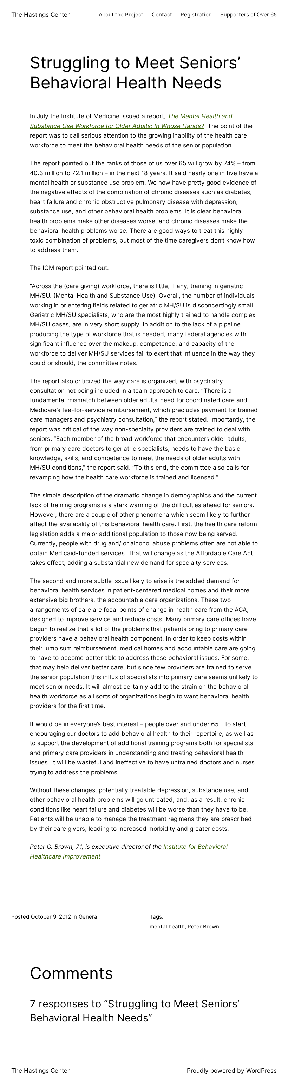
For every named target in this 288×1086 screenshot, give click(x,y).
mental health (167, 926)
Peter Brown (203, 926)
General (89, 916)
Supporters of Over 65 (248, 14)
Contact (162, 14)
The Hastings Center (40, 14)
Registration (196, 14)
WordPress (261, 1070)
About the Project (121, 14)
